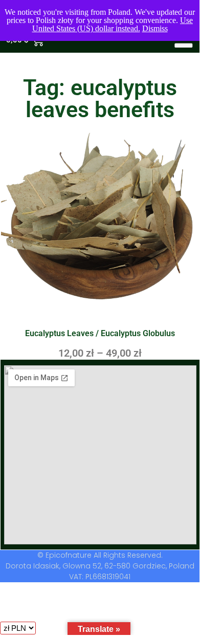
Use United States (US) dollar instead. (112, 24)
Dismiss (155, 28)
